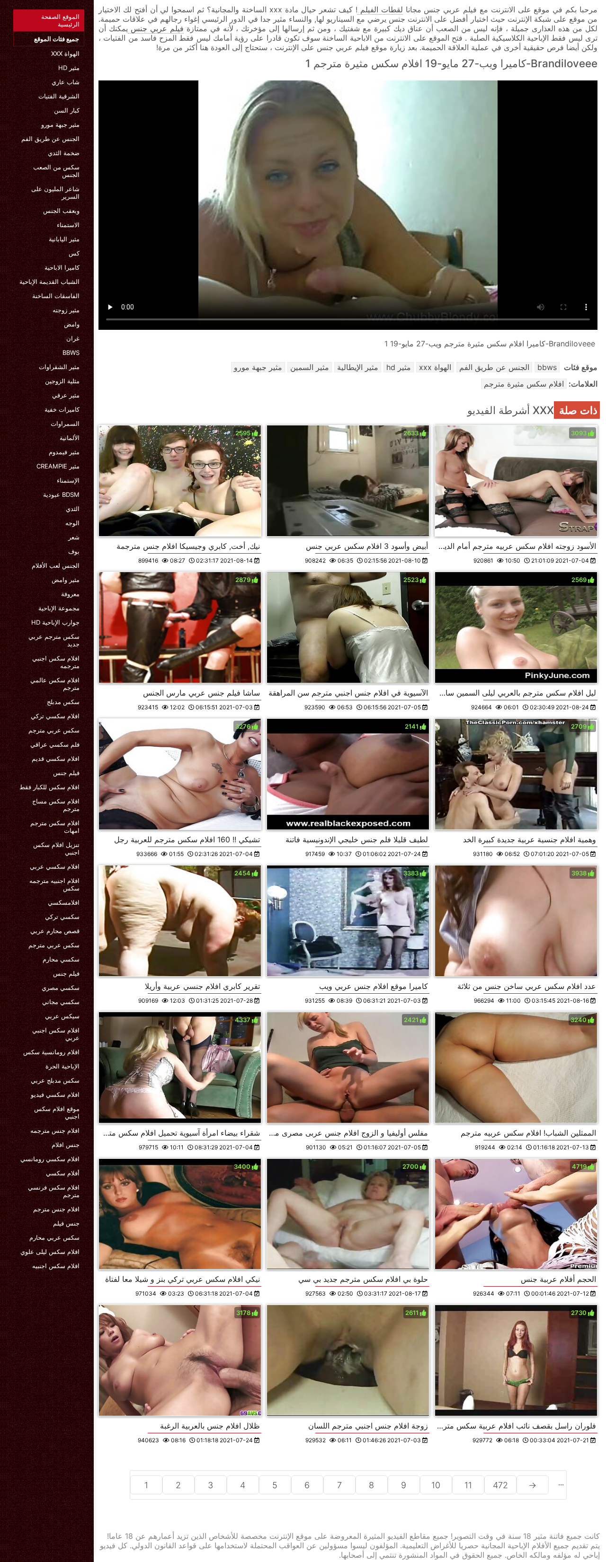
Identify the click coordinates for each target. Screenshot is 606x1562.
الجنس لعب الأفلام (56, 565)
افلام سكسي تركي (55, 716)
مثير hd (69, 67)
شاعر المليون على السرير (55, 192)
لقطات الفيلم (380, 9)
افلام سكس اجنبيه (56, 1266)
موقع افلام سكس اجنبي (57, 1112)
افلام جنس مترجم (56, 1209)
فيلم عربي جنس (156, 28)
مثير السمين (309, 367)
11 (468, 1485)
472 (500, 1485)
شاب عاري (66, 82)
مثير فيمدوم (64, 452)
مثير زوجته (66, 310)
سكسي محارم (61, 959)
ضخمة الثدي (64, 153)
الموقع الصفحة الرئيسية (60, 20)
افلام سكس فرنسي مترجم (54, 1191)
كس (74, 253)
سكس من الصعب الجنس (56, 170)
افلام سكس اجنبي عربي (56, 1033)
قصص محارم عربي (55, 931)
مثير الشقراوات (59, 367)
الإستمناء (68, 480)
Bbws (71, 352)
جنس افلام (66, 1144)
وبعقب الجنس (61, 210)
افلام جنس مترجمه (55, 1130)
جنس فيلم (66, 1223)
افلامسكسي (64, 902)
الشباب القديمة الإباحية (49, 281)
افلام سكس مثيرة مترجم (524, 383)
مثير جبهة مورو (60, 124)
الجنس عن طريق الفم (50, 138)
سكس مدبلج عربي (55, 1080)
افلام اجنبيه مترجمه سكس (54, 884)
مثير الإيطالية (357, 367)
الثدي (73, 508)
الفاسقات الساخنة (56, 296)
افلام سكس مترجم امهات (55, 826)
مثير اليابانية (64, 239)
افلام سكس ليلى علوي (50, 1251)
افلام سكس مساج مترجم (56, 804)
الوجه (72, 523)
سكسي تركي (62, 916)
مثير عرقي (66, 395)
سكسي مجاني (61, 1002)
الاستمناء (68, 225)
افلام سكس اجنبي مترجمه (56, 662)
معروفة (70, 594)
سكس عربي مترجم (54, 730)
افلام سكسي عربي (55, 866)
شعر (74, 537)
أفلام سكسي (63, 1173)
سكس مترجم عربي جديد (54, 640)
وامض (72, 324)
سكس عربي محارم (54, 1237)
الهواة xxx (65, 53)
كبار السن (67, 110)
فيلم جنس (66, 773)
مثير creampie (58, 466)
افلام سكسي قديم (56, 758)
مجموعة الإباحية (59, 608)
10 (435, 1485)
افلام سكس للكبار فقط (49, 787)
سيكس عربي (62, 1016)
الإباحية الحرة (62, 1066)
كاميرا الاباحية (62, 267)
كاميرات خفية (62, 409)
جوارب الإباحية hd (55, 622)
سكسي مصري (61, 987)
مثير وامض (66, 579)
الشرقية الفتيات (59, 96)
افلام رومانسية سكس (51, 1052)
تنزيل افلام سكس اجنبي (56, 848)
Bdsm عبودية (61, 494)
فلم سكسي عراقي (55, 744)
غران (73, 338)
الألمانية (70, 437)
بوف (74, 551)
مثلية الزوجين (62, 381)
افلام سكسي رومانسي (50, 1159)
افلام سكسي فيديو (55, 1094)
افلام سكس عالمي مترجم (55, 683)
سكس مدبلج (63, 702)
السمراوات (65, 423)
